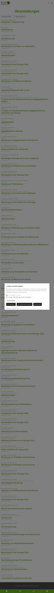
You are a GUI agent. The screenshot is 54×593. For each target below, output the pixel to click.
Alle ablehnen (37, 304)
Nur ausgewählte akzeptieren (24, 304)
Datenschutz (15, 308)
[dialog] (27, 296)
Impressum (8, 308)
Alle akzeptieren (11, 304)
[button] (7, 297)
